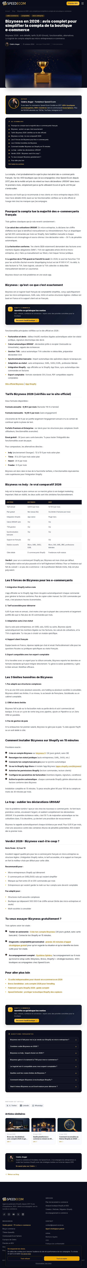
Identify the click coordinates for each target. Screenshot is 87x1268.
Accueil (7, 11)
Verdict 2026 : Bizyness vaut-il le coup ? (25, 153)
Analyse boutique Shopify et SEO (57, 1206)
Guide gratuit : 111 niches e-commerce (17, 1225)
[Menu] (82, 3)
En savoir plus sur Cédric (25, 1166)
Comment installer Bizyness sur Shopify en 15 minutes (30, 146)
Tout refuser (25, 1258)
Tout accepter (61, 1258)
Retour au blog (13, 1174)
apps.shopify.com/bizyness (68, 766)
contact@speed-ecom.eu (55, 1225)
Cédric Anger (27, 102)
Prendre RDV (73, 3)
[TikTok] (4, 1214)
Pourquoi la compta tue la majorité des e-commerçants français (34, 126)
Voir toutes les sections (16, 164)
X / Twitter (13, 1105)
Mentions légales (52, 1237)
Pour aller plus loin (17, 160)
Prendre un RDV (8, 1243)
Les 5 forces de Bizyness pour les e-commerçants (29, 140)
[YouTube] (13, 1214)
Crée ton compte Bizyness (42, 932)
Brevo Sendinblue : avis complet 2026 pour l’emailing (31, 984)
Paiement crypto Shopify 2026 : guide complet (28, 988)
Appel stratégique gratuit (55, 1229)
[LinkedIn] (23, 1214)
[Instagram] (9, 1214)
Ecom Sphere (68, 108)
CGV (47, 1240)
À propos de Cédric (9, 1239)
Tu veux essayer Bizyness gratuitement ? (26, 157)
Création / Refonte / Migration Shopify (59, 1209)
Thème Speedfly (8, 1232)
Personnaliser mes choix (43, 1263)
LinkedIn (26, 1105)
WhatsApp (39, 1105)
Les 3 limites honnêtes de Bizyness (24, 143)
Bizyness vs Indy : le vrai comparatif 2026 (26, 136)
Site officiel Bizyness (14, 384)
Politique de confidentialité (55, 1244)
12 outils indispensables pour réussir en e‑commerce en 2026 (35, 979)
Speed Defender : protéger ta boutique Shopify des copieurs (35, 992)
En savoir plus (26, 1254)
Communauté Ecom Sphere (12, 1236)
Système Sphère (44, 955)
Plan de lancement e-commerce (57, 1202)
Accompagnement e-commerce (57, 1213)
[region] (43, 527)
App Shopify (30, 384)
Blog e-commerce (9, 1229)
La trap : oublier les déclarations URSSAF (26, 150)
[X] (18, 1214)
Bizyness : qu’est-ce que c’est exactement (27, 129)
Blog (13, 11)
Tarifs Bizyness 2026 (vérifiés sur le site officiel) (28, 133)
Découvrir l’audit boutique (25, 320)
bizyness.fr (41, 753)
